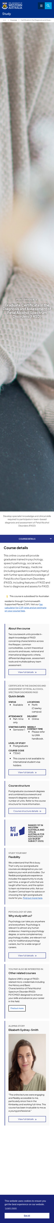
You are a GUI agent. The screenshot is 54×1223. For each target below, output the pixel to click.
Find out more (17, 1008)
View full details (26, 672)
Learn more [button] (11, 1208)
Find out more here (32, 898)
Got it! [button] (27, 1215)
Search (48, 5)
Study (4, 20)
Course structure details (25, 811)
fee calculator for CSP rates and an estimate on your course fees (25, 607)
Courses (13, 20)
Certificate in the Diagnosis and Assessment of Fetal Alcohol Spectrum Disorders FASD (36, 20)
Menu (41, 5)
